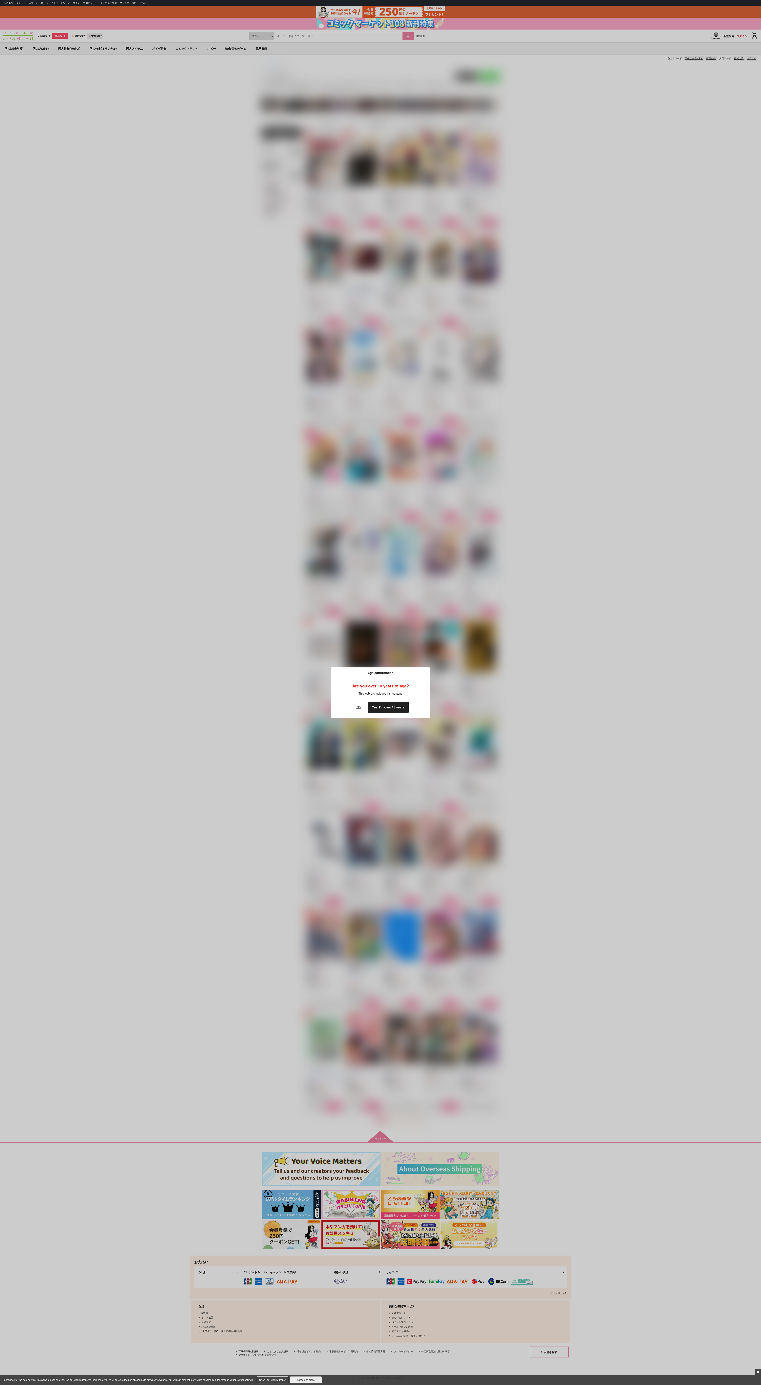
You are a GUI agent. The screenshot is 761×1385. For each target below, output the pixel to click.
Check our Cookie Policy (272, 1379)
